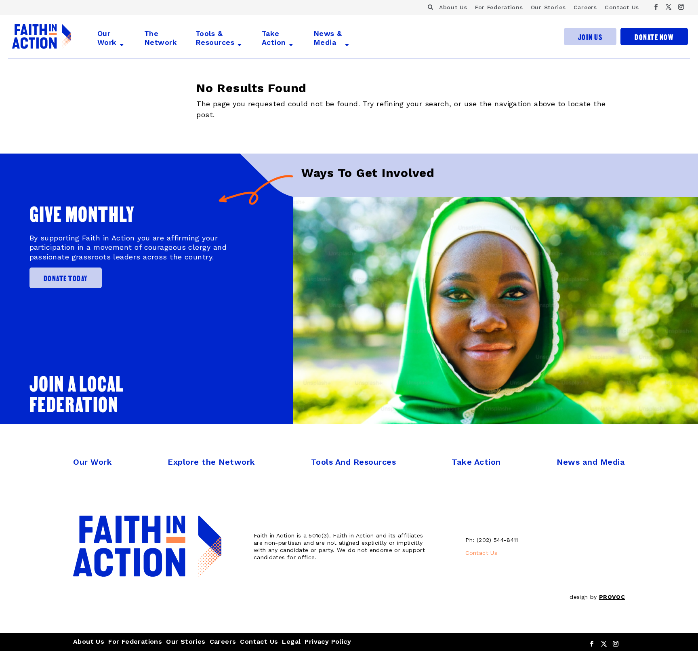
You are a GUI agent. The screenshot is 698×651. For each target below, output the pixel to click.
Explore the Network (211, 462)
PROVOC (612, 597)
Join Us (590, 36)
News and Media (591, 462)
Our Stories (548, 7)
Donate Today (66, 277)
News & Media (327, 37)
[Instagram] (681, 7)
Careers (585, 7)
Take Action (274, 37)
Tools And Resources (353, 462)
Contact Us (622, 7)
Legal (291, 641)
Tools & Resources (215, 37)
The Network (160, 37)
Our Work (107, 37)
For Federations (499, 7)
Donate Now (654, 36)
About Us (453, 7)
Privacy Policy (328, 641)
